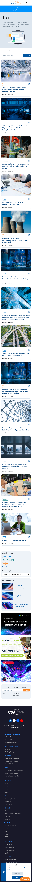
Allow (17, 878)
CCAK (6, 789)
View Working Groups (11, 761)
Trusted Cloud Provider (12, 776)
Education (8, 808)
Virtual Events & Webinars (13, 814)
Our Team (8, 857)
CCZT (6, 792)
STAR (6, 834)
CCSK (6, 787)
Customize (17, 873)
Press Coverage (9, 850)
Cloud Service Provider (12, 773)
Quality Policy (9, 853)
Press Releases (9, 847)
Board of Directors (10, 860)
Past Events (8, 804)
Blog (6, 811)
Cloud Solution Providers (12, 740)
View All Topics (9, 764)
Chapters (7, 749)
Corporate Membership (12, 734)
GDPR (7, 837)
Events (7, 796)
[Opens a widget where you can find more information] (25, 879)
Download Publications (12, 758)
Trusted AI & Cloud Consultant (14, 770)
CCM (6, 828)
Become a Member (10, 743)
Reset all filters (5, 566)
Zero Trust (7, 560)
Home (2, 50)
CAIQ (6, 831)
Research (8, 756)
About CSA (8, 842)
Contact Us (8, 845)
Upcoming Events (10, 799)
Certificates (8, 781)
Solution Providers (10, 737)
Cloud (5, 556)
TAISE (6, 784)
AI (4, 563)
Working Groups (10, 752)
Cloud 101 (8, 819)
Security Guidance (10, 826)
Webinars (8, 802)
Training (7, 816)
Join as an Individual (11, 746)
